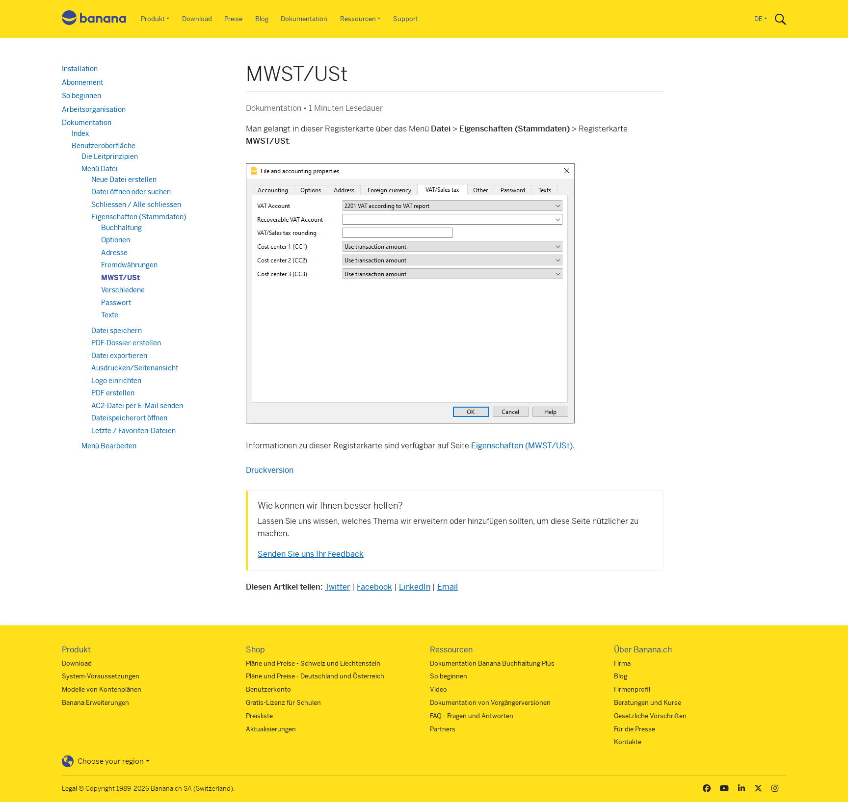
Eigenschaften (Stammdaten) (138, 216)
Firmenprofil (632, 689)
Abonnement (82, 82)
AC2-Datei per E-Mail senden (137, 405)
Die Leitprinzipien (109, 156)
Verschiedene (123, 289)
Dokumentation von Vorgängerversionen (490, 703)
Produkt (153, 19)
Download (197, 19)
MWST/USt (120, 277)
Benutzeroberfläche (103, 145)
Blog (261, 19)
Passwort (116, 302)
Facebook (374, 587)
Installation (80, 68)
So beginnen (81, 95)
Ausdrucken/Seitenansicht (134, 367)
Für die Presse (634, 729)
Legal (69, 788)
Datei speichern (116, 330)
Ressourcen (358, 19)
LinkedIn (414, 587)
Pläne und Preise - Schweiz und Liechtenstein (313, 663)
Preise (233, 19)
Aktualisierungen (271, 729)
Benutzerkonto (268, 689)
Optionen (115, 239)
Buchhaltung (121, 227)
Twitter (337, 587)
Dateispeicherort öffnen (129, 418)
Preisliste (259, 716)
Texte (109, 314)
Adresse (114, 252)
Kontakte (627, 742)
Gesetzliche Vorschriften (650, 716)
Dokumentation (304, 19)
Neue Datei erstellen (124, 179)
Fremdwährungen (129, 264)
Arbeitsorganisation (94, 109)
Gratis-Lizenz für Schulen (283, 703)
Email (447, 587)
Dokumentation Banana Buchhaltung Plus (492, 663)
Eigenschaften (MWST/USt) (522, 445)
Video (438, 689)
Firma (622, 663)
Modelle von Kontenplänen (101, 689)
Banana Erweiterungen (95, 703)
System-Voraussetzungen (100, 676)
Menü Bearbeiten (108, 445)
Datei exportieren (119, 355)
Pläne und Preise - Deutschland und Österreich (315, 676)
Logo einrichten (116, 380)
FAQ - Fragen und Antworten (471, 716)
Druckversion (269, 470)
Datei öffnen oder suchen (131, 191)
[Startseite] (94, 19)
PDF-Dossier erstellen (126, 342)
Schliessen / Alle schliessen (136, 204)
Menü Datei (99, 168)
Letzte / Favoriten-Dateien (133, 430)
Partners (442, 729)
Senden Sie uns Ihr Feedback (311, 554)
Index (80, 133)
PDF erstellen (112, 392)
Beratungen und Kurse (647, 703)
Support (405, 19)
